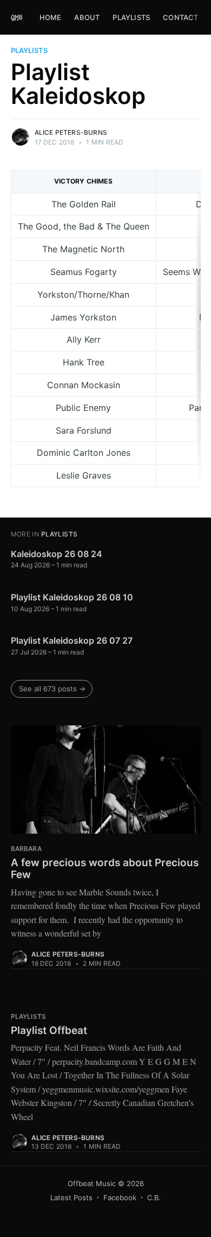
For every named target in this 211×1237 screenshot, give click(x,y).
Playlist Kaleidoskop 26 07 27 (72, 640)
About (87, 17)
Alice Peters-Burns (71, 132)
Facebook (119, 1197)
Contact (180, 17)
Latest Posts (71, 1197)
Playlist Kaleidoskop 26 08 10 (72, 597)
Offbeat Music (92, 1183)
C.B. (154, 1197)
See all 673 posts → (52, 688)
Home (50, 17)
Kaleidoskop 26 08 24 (56, 553)
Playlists (131, 17)
